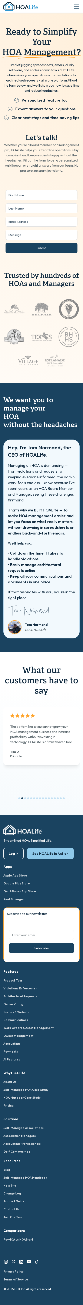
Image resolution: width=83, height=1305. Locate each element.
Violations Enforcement (21, 988)
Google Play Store (16, 883)
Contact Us (11, 1209)
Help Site (10, 1185)
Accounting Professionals (22, 1144)
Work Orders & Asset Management (28, 1028)
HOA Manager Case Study (21, 1098)
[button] (77, 6)
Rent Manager (13, 899)
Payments (10, 1051)
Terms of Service (15, 1279)
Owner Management (18, 1036)
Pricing (8, 1105)
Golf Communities (16, 1152)
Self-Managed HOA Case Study (25, 1090)
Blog (6, 1170)
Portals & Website (16, 1012)
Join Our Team (13, 1217)
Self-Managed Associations (23, 1128)
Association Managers (19, 1136)
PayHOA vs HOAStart (18, 1239)
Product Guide (13, 1201)
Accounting (11, 1044)
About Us (9, 1082)
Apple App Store (15, 875)
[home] (20, 6)
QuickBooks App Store (19, 891)
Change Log (12, 1193)
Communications (15, 1020)
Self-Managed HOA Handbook (25, 1178)
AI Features (11, 1059)
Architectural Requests (20, 996)
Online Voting (13, 1004)
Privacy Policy (13, 1271)
